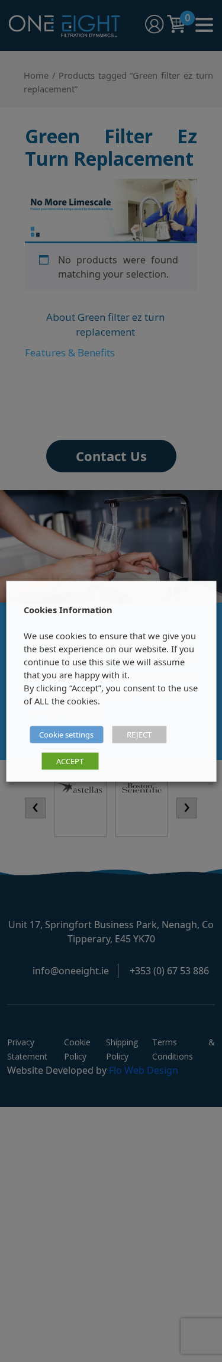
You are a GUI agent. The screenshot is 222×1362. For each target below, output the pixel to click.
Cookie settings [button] (66, 734)
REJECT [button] (139, 734)
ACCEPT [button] (69, 760)
